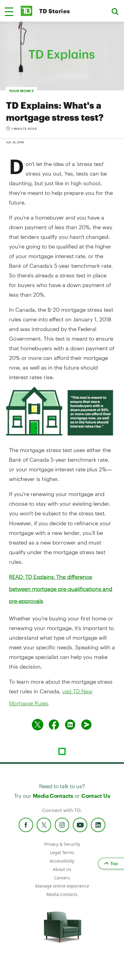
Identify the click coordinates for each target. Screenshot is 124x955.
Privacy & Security (62, 844)
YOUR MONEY (21, 91)
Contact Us (95, 795)
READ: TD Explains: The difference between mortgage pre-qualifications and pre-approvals (60, 588)
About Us (62, 869)
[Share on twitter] (37, 724)
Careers (62, 878)
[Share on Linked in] (70, 724)
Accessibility (62, 861)
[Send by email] (86, 724)
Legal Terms (62, 852)
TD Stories (54, 11)
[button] (9, 12)
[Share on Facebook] (54, 724)
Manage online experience (62, 886)
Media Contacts (53, 795)
